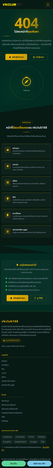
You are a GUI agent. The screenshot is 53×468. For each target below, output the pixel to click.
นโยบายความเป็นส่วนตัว (10, 409)
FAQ (3, 417)
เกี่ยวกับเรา (5, 401)
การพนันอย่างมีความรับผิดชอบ (12, 413)
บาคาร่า (4, 373)
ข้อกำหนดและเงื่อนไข (9, 405)
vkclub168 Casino (8, 381)
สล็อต (4, 377)
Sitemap (5, 421)
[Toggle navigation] (47, 4)
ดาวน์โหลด (5, 365)
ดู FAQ (40, 298)
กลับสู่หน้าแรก (18, 57)
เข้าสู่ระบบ (40, 57)
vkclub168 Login (8, 385)
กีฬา (3, 369)
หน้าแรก (4, 361)
